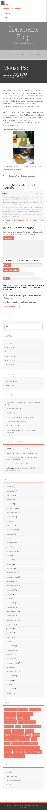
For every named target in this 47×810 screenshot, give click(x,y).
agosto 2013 (10, 534)
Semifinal (8, 748)
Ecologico (24, 176)
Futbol (8, 731)
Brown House (10, 714)
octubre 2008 (10, 616)
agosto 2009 (10, 590)
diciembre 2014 (11, 508)
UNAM (15, 752)
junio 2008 (9, 633)
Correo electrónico (11, 270)
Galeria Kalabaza (11, 381)
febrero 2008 (11, 650)
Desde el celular (10, 356)
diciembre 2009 (11, 573)
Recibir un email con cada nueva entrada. (20, 302)
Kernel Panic (9, 365)
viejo (39, 752)
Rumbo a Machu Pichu (14, 409)
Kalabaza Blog (23, 33)
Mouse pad (31, 176)
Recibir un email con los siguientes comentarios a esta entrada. (22, 297)
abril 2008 (9, 641)
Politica (26, 739)
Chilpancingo (10, 718)
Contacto (7, 13)
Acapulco (9, 710)
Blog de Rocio (10, 347)
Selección (34, 743)
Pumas (33, 739)
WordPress (19, 756)
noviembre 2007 (12, 663)
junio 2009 (9, 599)
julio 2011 (9, 547)
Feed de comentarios (13, 781)
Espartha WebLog (11, 360)
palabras (36, 735)
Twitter (36, 748)
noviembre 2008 (12, 611)
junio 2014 (9, 521)
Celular (20, 714)
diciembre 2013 (11, 530)
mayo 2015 (10, 495)
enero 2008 (10, 654)
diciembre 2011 (11, 543)
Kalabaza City (9, 386)
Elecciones (26, 726)
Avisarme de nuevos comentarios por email (21, 261)
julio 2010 (9, 555)
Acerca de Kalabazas (12, 8)
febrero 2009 (11, 607)
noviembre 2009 (12, 577)
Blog (31, 710)
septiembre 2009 (12, 586)
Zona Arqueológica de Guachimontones (20, 417)
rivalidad (24, 743)
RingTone (15, 743)
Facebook (37, 726)
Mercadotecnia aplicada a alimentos (25, 453)
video (21, 752)
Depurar (21, 722)
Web (5, 278)
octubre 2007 (10, 667)
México (28, 735)
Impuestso (29, 731)
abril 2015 (9, 500)
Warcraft (9, 756)
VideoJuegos (30, 752)
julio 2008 (9, 629)
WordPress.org (11, 785)
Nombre (6, 265)
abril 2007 (9, 693)
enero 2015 (10, 504)
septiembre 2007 (12, 672)
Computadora (11, 722)
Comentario (8, 238)
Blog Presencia (10, 352)
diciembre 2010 (11, 551)
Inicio (5, 4)
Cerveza (29, 714)
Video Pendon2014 (13, 426)
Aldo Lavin (8, 343)
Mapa (6, 18)
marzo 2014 (10, 525)
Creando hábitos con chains (16, 421)
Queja (7, 743)
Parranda (17, 739)
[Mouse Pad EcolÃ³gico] (23, 139)
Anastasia (9, 457)
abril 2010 (9, 564)
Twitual (8, 752)
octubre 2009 (10, 581)
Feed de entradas (12, 776)
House (21, 731)
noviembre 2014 (12, 513)
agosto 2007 (10, 676)
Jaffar (8, 468)
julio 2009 (9, 594)
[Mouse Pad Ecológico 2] (23, 156)
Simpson (17, 748)
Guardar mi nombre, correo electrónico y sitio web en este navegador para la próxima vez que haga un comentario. (23, 287)
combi (19, 718)
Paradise (8, 739)
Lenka (8, 453)
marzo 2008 (10, 646)
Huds (24, 78)
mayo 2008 (10, 637)
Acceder (9, 772)
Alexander (10, 464)
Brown (37, 710)
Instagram (9, 735)
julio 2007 (9, 680)
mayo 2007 (10, 689)
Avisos (25, 710)
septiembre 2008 (12, 620)
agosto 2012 (10, 538)
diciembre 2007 (11, 659)
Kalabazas (19, 735)
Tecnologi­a (12, 176)
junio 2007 (9, 684)
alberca (17, 710)
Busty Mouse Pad (30, 166)
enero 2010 (10, 568)
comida (26, 718)
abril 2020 (9, 487)
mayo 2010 (10, 560)
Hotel (14, 731)
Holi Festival (11, 413)
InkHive (16, 805)
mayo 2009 (10, 603)
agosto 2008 (10, 624)
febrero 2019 (10, 491)
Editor (18, 726)
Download (31, 722)
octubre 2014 (10, 517)
